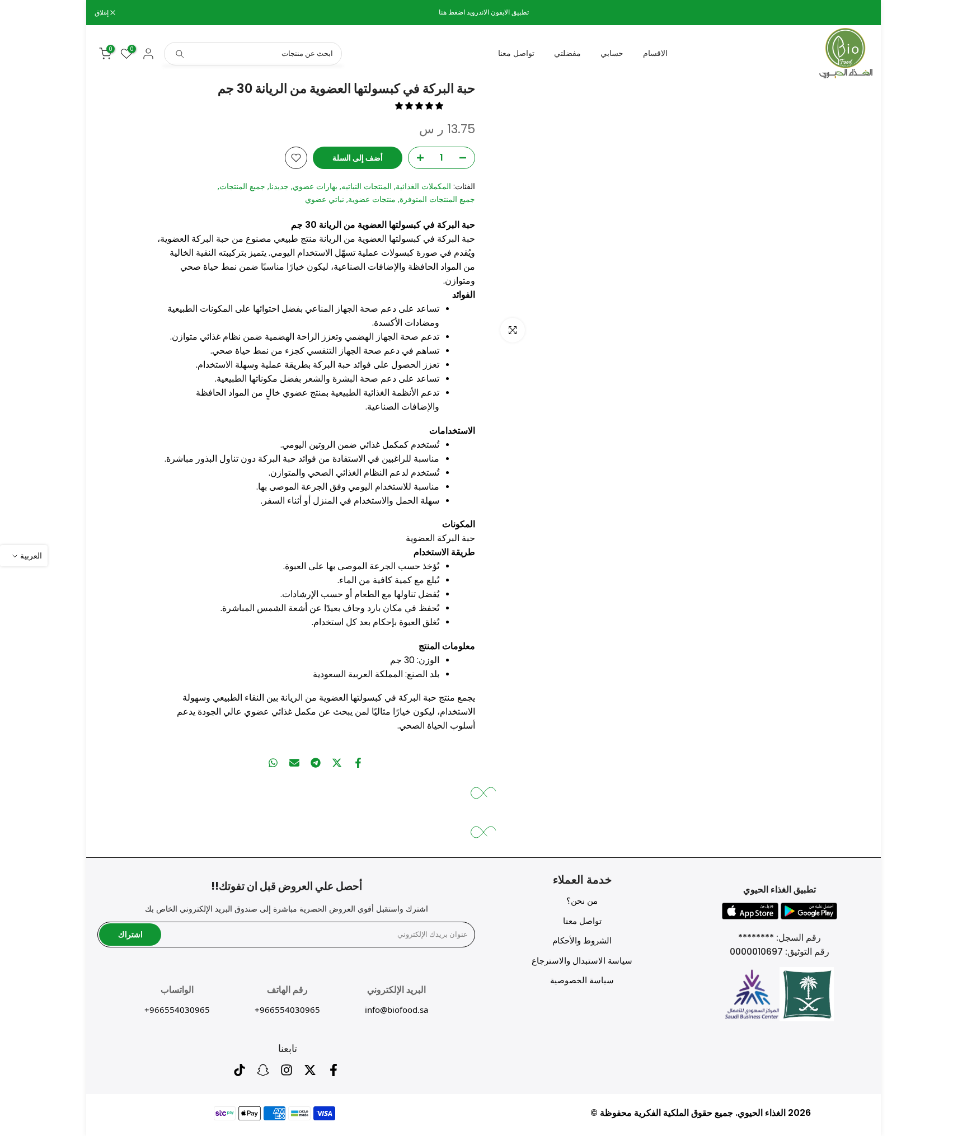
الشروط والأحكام (582, 940)
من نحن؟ (582, 901)
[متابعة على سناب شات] (263, 1073)
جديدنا (279, 186)
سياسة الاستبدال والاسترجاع (582, 960)
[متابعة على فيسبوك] (333, 1073)
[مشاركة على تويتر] (337, 763)
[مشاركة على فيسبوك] (358, 763)
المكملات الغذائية (423, 186)
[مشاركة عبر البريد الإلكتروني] (294, 763)
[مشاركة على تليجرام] (316, 763)
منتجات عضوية (372, 199)
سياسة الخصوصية (582, 980)
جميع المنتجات (242, 186)
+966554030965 (287, 1009)
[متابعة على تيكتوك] (239, 1073)
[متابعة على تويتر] (310, 1073)
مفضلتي (567, 53)
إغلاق (859, 13)
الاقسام (655, 53)
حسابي (611, 53)
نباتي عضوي (324, 199)
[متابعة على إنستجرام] (286, 1073)
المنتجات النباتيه (366, 186)
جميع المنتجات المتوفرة (437, 199)
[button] (420, 105)
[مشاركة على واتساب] (273, 763)
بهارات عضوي (315, 186)
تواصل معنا (516, 53)
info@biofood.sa (396, 1009)
